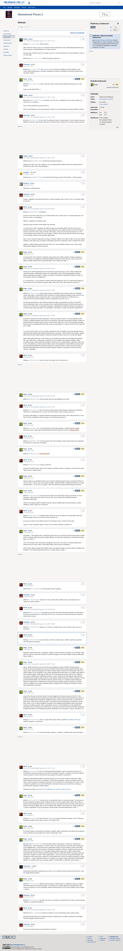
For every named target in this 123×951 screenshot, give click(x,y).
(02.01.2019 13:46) (33, 844)
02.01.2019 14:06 (28, 841)
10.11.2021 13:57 (28, 66)
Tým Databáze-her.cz (17, 945)
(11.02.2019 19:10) (31, 640)
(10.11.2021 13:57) (33, 58)
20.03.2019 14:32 (28, 357)
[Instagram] (10, 937)
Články (89, 938)
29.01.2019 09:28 (28, 797)
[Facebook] (7, 937)
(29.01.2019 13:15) (31, 719)
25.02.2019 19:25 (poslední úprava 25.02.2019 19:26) (39, 407)
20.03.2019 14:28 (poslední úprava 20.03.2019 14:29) (39, 396)
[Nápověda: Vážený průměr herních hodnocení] (118, 23)
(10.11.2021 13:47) (31, 44)
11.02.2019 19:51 (28, 637)
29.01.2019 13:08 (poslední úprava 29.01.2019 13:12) (39, 768)
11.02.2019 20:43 (28, 596)
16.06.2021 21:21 (28, 185)
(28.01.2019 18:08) (31, 818)
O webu (89, 936)
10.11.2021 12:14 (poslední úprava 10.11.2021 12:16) (39, 117)
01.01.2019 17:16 (28, 897)
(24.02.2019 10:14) (31, 454)
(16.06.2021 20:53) (33, 161)
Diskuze (24, 7)
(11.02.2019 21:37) (31, 515)
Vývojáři (9, 7)
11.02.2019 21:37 (28, 532)
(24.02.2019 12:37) (31, 410)
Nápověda (103, 938)
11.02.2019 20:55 (28, 585)
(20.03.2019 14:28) (31, 360)
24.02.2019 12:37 (28, 425)
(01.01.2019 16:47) (31, 884)
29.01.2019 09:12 (28, 815)
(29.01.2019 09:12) (31, 800)
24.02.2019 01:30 (28, 478)
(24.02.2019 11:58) (31, 441)
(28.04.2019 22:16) (31, 212)
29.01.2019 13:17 (28, 716)
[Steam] (4, 937)
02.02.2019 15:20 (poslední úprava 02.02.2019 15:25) (39, 664)
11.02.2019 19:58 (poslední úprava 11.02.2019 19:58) (39, 624)
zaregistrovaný (99, 40)
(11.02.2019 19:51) (31, 627)
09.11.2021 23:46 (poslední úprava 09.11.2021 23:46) (39, 158)
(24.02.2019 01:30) (31, 465)
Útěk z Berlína (45, 69)
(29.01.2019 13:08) (31, 732)
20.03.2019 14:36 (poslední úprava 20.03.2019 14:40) (39, 290)
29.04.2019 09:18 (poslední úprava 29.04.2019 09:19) (39, 209)
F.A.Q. (101, 936)
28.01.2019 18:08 (28, 828)
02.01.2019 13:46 (28, 868)
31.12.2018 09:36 (28, 926)
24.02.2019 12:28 (28, 438)
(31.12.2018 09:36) (33, 913)
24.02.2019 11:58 (28, 450)
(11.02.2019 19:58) (33, 612)
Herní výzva (31, 7)
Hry (4, 7)
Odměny (102, 940)
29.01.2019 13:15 (28, 729)
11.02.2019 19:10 (28, 649)
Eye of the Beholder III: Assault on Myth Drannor (55, 789)
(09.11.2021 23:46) (32, 120)
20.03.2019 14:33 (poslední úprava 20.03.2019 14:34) (39, 315)
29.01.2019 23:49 (28, 693)
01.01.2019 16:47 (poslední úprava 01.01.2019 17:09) (39, 910)
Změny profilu (7, 55)
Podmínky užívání (115, 938)
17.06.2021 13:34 (28, 174)
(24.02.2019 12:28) (31, 428)
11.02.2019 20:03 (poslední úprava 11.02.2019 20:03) (39, 609)
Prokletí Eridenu (73, 719)
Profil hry (6, 31)
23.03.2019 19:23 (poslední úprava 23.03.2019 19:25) (39, 268)
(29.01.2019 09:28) (31, 771)
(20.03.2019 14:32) (31, 293)
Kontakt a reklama (115, 940)
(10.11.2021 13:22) (32, 69)
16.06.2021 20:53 (28, 196)
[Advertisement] (52, 139)
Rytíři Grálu (48, 818)
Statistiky (6, 52)
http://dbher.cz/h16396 (106, 99)
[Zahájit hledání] (118, 2)
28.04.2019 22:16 (28, 254)
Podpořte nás (114, 936)
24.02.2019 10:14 (28, 461)
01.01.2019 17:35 (28, 880)
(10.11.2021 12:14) (33, 100)
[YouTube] (14, 937)
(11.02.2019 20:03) (31, 600)
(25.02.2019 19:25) (31, 399)
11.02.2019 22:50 (28, 492)
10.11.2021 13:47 (28, 81)
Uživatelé (17, 7)
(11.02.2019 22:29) (31, 495)
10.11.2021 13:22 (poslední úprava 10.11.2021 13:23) (39, 97)
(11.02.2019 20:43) (33, 589)
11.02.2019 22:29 (28, 512)
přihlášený (109, 40)
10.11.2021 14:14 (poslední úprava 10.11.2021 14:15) (39, 41)
